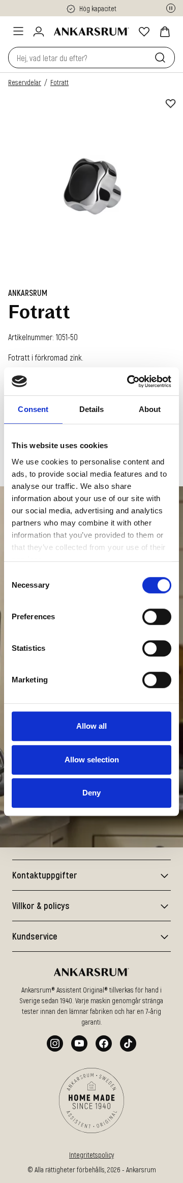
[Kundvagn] (165, 31)
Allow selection (92, 759)
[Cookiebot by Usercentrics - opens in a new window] (129, 381)
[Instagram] (55, 1043)
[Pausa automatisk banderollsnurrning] (171, 8)
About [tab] (150, 409)
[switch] (156, 617)
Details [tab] (91, 409)
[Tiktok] (128, 1043)
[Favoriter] (144, 31)
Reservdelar (24, 82)
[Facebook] (104, 1043)
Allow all (91, 726)
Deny (91, 792)
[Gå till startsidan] (91, 31)
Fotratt (59, 82)
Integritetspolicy (91, 1154)
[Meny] (18, 31)
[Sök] (162, 57)
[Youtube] (79, 1043)
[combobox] (79, 57)
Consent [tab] (33, 409)
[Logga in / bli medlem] (38, 31)
